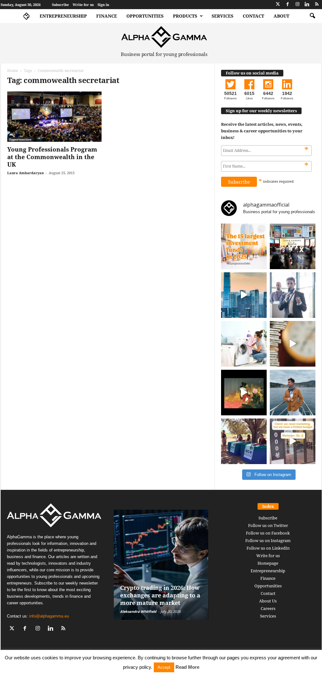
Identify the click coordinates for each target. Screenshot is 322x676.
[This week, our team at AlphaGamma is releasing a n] (292, 392)
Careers (268, 608)
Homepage (268, 563)
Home (12, 70)
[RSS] (317, 4)
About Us (268, 601)
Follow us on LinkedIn (268, 548)
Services (222, 16)
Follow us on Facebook (268, 533)
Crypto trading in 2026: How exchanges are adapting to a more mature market (160, 595)
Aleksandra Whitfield (138, 611)
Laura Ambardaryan (25, 172)
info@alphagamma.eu (49, 616)
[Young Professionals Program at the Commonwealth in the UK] (54, 116)
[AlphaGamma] (164, 37)
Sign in (103, 4)
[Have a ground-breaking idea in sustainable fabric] (244, 344)
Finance (106, 16)
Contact (253, 16)
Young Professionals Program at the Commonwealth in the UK (52, 157)
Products (185, 16)
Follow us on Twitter (268, 525)
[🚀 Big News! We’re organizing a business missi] (244, 295)
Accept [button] (164, 667)
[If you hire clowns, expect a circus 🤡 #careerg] (292, 441)
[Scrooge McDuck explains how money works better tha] (244, 392)
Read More (187, 667)
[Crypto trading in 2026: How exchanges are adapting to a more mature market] (161, 565)
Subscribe (60, 4)
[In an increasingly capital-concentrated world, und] (244, 246)
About (281, 16)
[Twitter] (278, 4)
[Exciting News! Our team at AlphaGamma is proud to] (292, 246)
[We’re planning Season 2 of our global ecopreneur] (244, 441)
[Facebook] (287, 4)
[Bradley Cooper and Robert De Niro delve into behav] (292, 344)
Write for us (83, 4)
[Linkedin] (307, 4)
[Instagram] (297, 4)
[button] (312, 16)
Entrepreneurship (63, 16)
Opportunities (145, 16)
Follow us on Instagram (268, 540)
